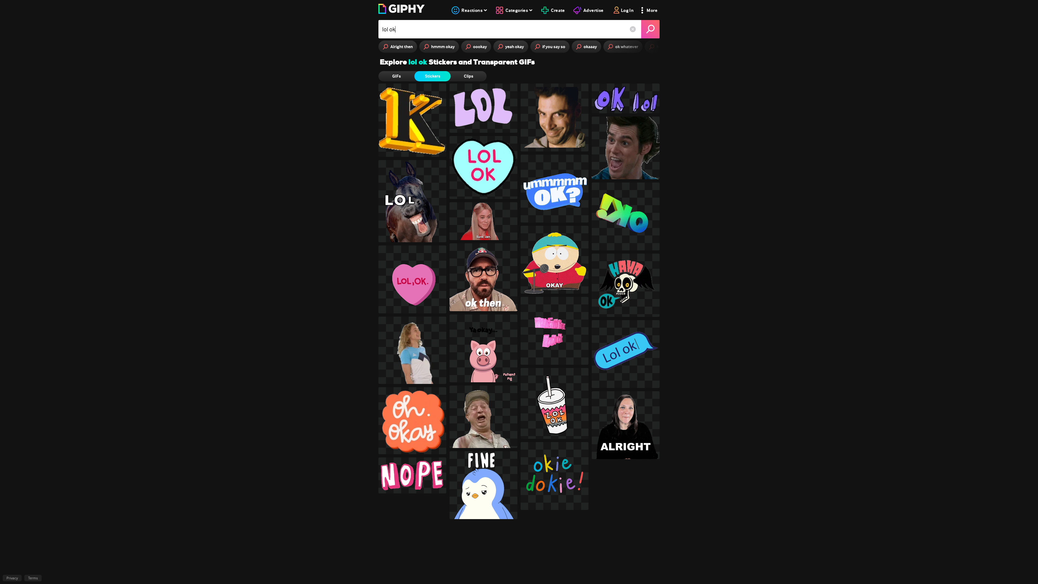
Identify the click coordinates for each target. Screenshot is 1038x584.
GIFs (396, 76)
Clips (468, 76)
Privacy (12, 578)
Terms (33, 578)
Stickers (432, 76)
